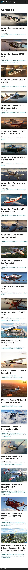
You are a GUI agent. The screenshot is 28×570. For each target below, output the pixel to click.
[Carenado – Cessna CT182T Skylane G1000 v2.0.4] (14, 123)
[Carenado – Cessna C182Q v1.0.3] (14, 19)
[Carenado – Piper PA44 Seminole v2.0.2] (14, 252)
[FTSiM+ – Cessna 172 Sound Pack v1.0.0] (14, 360)
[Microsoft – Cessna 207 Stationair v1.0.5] (14, 330)
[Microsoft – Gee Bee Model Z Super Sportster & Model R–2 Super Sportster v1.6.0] (14, 535)
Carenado (3, 34)
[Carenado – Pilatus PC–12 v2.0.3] (14, 278)
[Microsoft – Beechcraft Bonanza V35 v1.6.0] (14, 446)
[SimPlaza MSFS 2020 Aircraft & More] (5, 2)
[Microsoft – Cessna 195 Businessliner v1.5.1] (14, 417)
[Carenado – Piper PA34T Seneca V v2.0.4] (14, 226)
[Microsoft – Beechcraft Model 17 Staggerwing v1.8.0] (14, 504)
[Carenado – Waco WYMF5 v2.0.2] (14, 304)
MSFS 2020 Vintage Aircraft (12, 62)
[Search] (14, 2)
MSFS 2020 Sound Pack (16, 377)
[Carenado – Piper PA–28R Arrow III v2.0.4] (14, 200)
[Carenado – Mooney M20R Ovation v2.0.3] (14, 149)
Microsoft (8, 347)
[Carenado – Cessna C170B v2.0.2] (14, 45)
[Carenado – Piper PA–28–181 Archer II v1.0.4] (14, 174)
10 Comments (12, 375)
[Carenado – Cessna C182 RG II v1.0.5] (14, 71)
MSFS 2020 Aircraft (11, 34)
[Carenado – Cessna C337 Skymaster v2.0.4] (14, 97)
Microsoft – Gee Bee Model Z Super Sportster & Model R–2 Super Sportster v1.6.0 (13, 547)
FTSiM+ (8, 377)
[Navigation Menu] (25, 2)
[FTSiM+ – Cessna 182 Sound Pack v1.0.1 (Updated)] (14, 388)
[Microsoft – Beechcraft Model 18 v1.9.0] (14, 475)
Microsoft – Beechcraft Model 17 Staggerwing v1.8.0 (11, 515)
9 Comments (12, 405)
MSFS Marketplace (17, 348)
